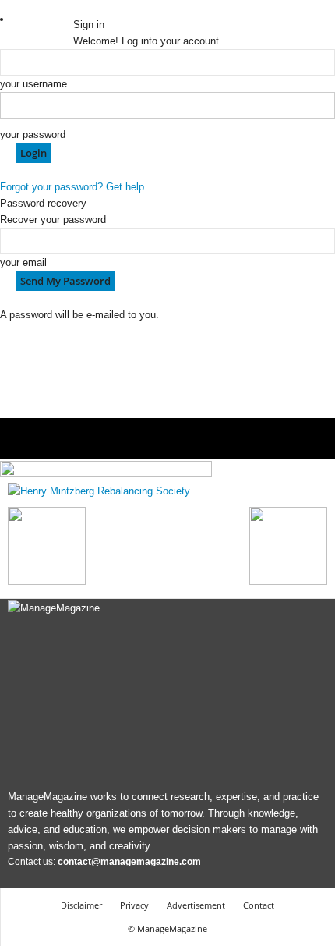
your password (32, 134)
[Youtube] (132, 8)
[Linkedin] (100, 8)
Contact (258, 905)
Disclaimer (81, 905)
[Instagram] (89, 8)
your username (33, 84)
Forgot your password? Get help (72, 187)
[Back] (139, 8)
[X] (122, 8)
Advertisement (196, 905)
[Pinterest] (111, 8)
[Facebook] (78, 8)
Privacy (134, 905)
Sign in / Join (43, 19)
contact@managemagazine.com (129, 861)
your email (23, 262)
